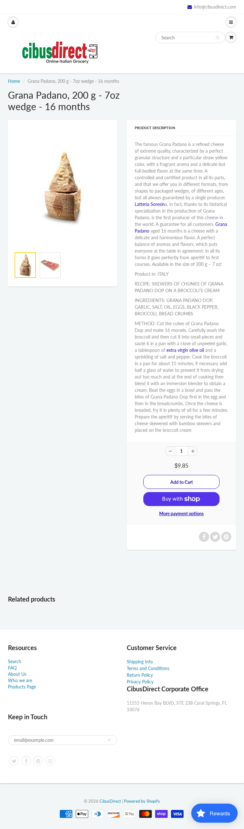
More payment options (181, 513)
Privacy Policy (140, 681)
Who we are (20, 680)
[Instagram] (50, 761)
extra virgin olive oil (185, 350)
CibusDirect (110, 801)
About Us (17, 674)
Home (14, 81)
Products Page (22, 686)
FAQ (12, 667)
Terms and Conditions (148, 668)
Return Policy (140, 675)
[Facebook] (26, 761)
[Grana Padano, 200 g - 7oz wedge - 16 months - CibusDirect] (63, 187)
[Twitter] (14, 761)
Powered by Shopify (142, 801)
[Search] (217, 38)
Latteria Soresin (150, 204)
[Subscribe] (109, 740)
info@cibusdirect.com (215, 7)
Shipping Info (140, 661)
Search (14, 661)
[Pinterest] (38, 761)
